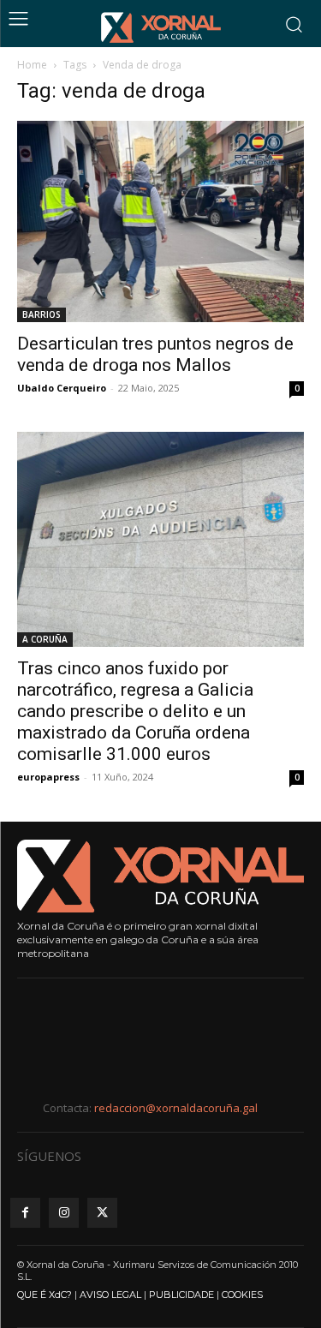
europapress (48, 776)
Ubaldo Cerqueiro (61, 387)
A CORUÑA (45, 639)
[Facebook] (25, 1213)
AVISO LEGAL (110, 1295)
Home (32, 64)
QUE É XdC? (44, 1295)
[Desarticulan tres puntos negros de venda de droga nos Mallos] (160, 221)
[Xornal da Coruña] (161, 27)
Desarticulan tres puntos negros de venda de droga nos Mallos (155, 354)
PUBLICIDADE (181, 1295)
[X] (102, 1213)
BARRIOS (41, 314)
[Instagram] (64, 1213)
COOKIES (242, 1295)
